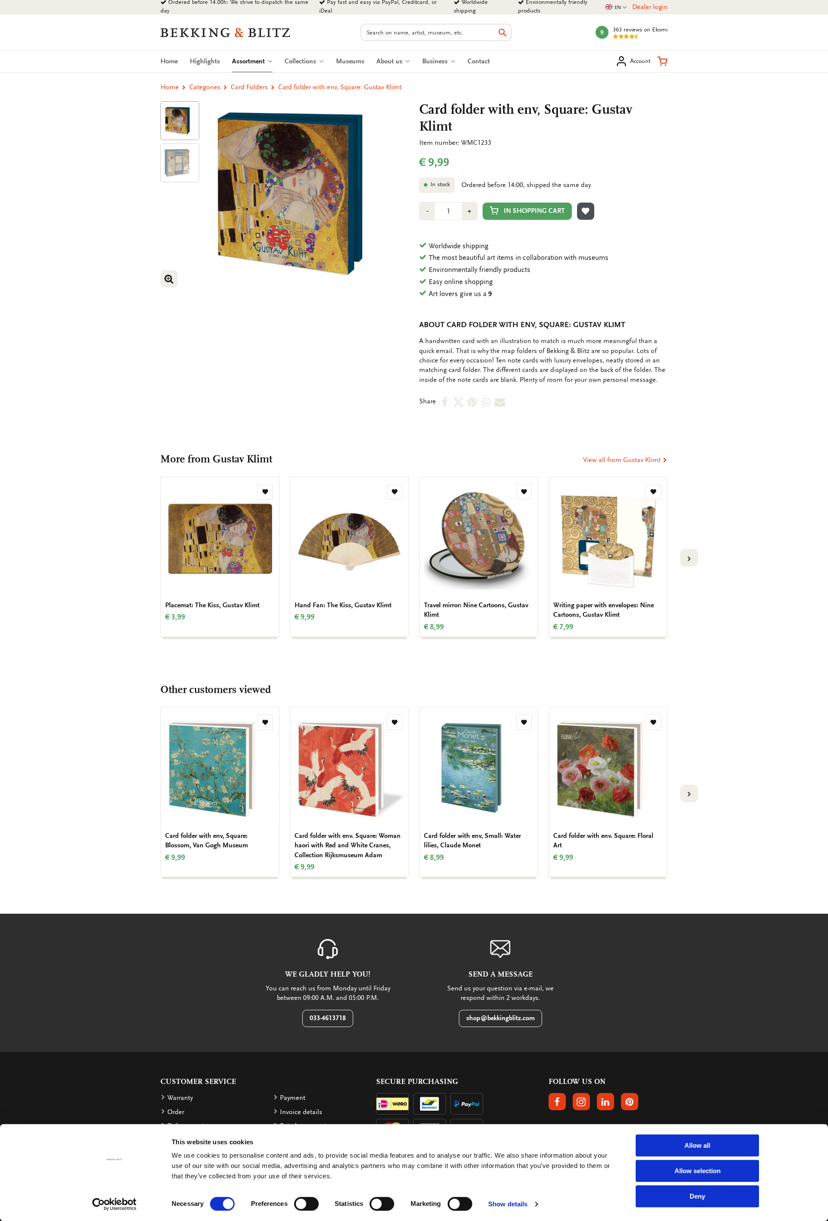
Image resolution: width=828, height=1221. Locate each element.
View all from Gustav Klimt (622, 460)
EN (616, 7)
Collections (301, 61)
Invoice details (301, 1112)
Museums (350, 61)
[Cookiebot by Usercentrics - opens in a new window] (114, 1204)
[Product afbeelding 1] (179, 120)
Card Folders (249, 87)
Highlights (205, 61)
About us (390, 61)
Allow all (697, 1145)
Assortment (252, 61)
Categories (204, 87)
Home (169, 61)
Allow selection (697, 1170)
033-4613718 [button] (328, 1018)
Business (435, 61)
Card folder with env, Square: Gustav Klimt (339, 87)
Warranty (180, 1098)
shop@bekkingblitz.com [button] (500, 1018)
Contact (478, 61)
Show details (507, 1204)
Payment (292, 1098)
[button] (662, 61)
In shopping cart (534, 211)
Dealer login (650, 7)
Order (175, 1112)
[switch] (306, 1204)
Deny (697, 1196)
